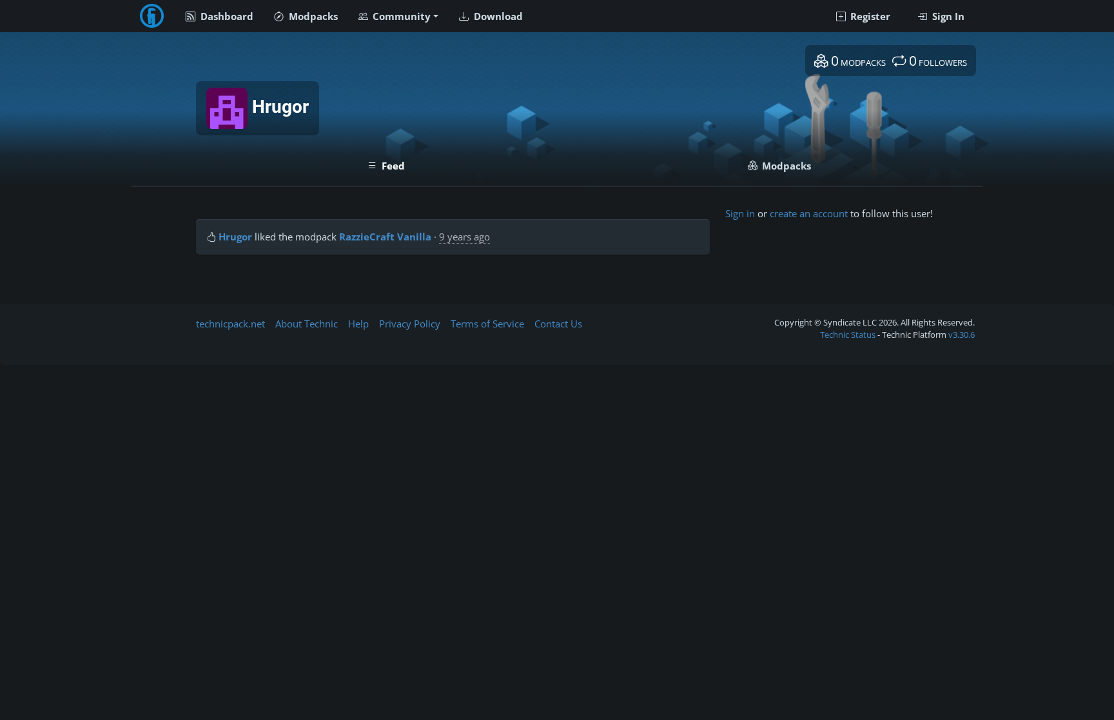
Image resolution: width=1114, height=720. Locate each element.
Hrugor (235, 236)
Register (869, 16)
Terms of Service (487, 323)
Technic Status (847, 334)
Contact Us (558, 323)
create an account (809, 213)
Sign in (740, 213)
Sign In (947, 16)
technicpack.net (230, 323)
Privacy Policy (409, 323)
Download (497, 16)
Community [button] (400, 16)
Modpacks (312, 16)
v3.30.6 (961, 334)
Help (358, 323)
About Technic (306, 323)
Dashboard (225, 16)
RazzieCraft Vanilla (385, 236)
